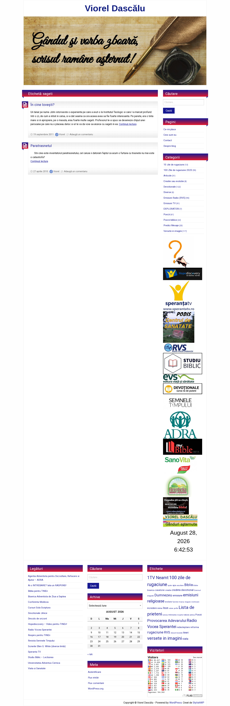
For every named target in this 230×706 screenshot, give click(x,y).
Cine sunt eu (170, 134)
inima (159, 608)
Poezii (167, 214)
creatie (168, 590)
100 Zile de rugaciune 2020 (178, 170)
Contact (168, 140)
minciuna (172, 615)
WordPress (175, 702)
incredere (152, 608)
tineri (186, 632)
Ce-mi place (170, 129)
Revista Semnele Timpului (41, 640)
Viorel (62, 134)
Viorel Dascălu (115, 8)
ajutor (170, 585)
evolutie (168, 602)
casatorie (160, 590)
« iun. (90, 654)
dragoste (150, 596)
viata (185, 638)
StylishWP (198, 702)
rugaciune (155, 632)
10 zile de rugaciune (174, 164)
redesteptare (183, 627)
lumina (165, 615)
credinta (176, 590)
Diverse (167, 192)
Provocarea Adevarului (166, 620)
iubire (171, 608)
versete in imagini (164, 638)
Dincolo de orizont (37, 618)
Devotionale (170, 186)
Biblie (195, 585)
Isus (165, 608)
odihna (192, 615)
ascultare (180, 585)
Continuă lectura (127, 124)
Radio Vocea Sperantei (40, 629)
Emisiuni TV (170, 203)
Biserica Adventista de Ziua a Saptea (47, 596)
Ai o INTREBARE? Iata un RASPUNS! (47, 585)
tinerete (179, 633)
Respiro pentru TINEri (39, 635)
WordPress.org (95, 688)
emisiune (177, 595)
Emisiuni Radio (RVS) (174, 197)
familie (175, 602)
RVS (167, 632)
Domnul (197, 590)
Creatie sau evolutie (174, 181)
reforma (194, 627)
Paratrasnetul (41, 146)
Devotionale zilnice (37, 613)
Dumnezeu (163, 595)
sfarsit (173, 633)
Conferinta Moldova (38, 602)
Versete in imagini (173, 231)
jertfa (176, 608)
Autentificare (94, 672)
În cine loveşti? (42, 105)
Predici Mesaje (171, 225)
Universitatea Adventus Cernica (44, 663)
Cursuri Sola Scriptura (39, 607)
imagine (188, 602)
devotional (187, 589)
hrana (181, 602)
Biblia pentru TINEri (38, 591)
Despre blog (170, 146)
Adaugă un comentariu (81, 134)
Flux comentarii (96, 683)
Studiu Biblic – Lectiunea (40, 657)
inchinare (195, 602)
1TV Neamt (158, 577)
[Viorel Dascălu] (115, 50)
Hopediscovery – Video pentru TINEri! (47, 624)
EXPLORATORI (171, 208)
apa (174, 585)
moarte (180, 615)
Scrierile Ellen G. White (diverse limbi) (47, 646)
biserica (150, 590)
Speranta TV (34, 651)
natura (186, 615)
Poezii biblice (170, 220)
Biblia (188, 585)
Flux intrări (93, 677)
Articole (167, 175)
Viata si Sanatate (37, 668)
